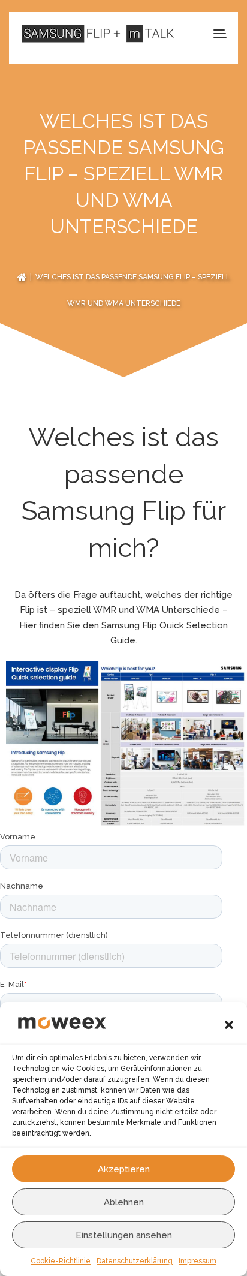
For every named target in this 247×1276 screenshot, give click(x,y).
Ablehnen (124, 1202)
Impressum (197, 1261)
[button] (229, 1025)
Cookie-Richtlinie (61, 1261)
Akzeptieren (124, 1169)
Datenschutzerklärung (135, 1261)
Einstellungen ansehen (124, 1235)
